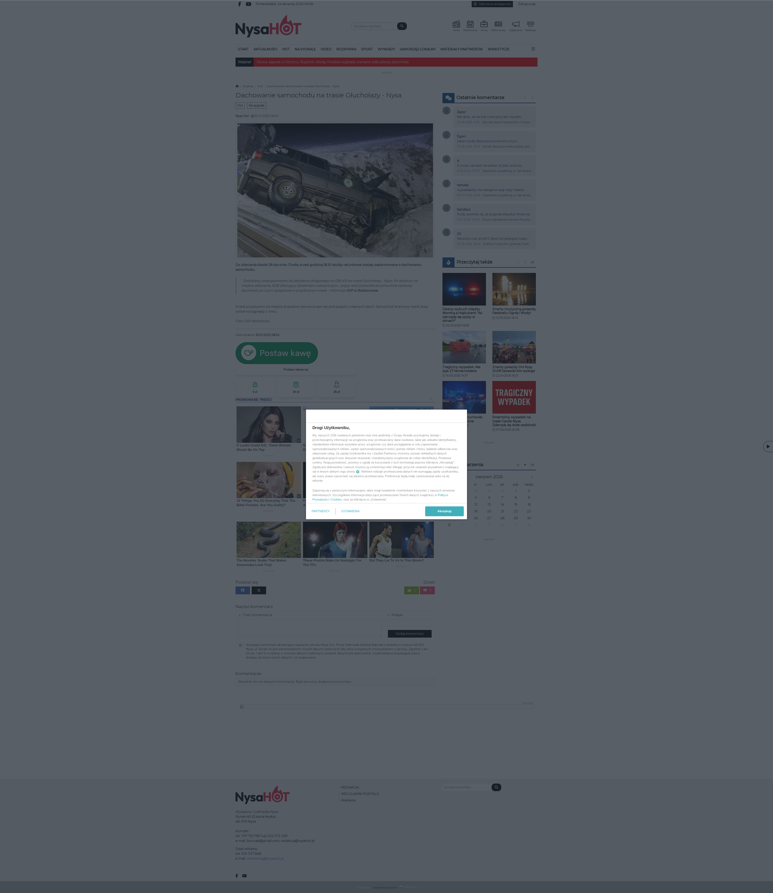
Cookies (336, 499)
